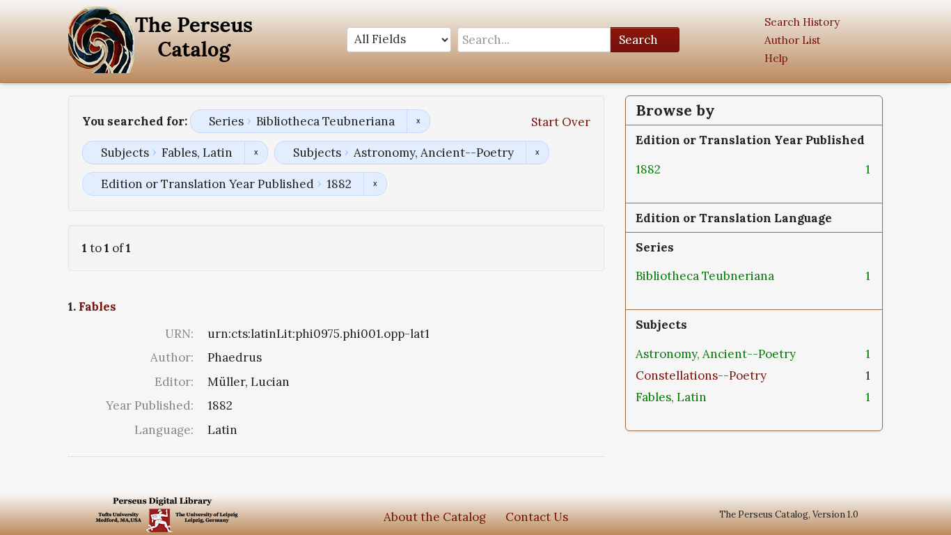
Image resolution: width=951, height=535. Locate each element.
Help (776, 58)
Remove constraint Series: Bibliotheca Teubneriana (418, 121)
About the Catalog (435, 517)
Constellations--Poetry (701, 375)
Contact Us (536, 517)
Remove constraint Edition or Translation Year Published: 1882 (374, 184)
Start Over (560, 122)
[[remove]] (671, 169)
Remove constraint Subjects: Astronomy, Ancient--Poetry (537, 152)
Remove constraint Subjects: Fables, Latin (255, 152)
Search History (802, 22)
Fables (97, 306)
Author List (792, 40)
